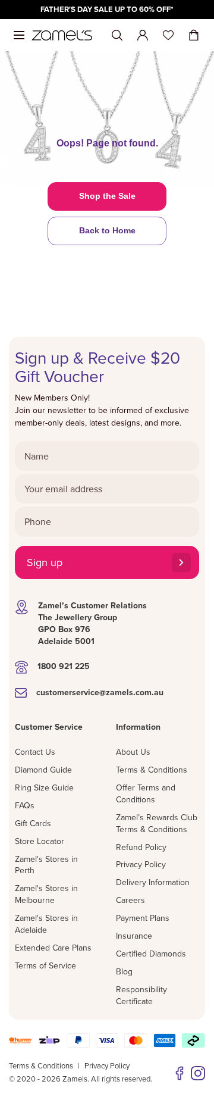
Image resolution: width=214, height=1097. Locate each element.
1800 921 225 (63, 666)
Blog (124, 971)
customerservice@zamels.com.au (99, 692)
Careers (130, 900)
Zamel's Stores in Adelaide (46, 924)
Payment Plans (142, 918)
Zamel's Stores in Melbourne (46, 894)
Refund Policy (141, 847)
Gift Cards (33, 823)
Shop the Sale (107, 196)
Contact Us (35, 752)
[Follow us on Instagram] (198, 1073)
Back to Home (107, 230)
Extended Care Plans (53, 948)
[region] (107, 9)
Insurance (134, 936)
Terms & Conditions (151, 770)
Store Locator (39, 841)
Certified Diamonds (151, 954)
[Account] (142, 35)
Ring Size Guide (44, 787)
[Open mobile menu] (19, 35)
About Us (133, 752)
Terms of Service (45, 965)
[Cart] (193, 35)
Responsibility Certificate (141, 995)
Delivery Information (153, 882)
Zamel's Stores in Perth (46, 865)
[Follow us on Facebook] (179, 1073)
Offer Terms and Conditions (145, 793)
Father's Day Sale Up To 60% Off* (107, 9)
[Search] (117, 35)
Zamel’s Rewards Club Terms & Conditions (156, 823)
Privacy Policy (141, 864)
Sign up (44, 562)
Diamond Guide (43, 770)
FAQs (24, 805)
